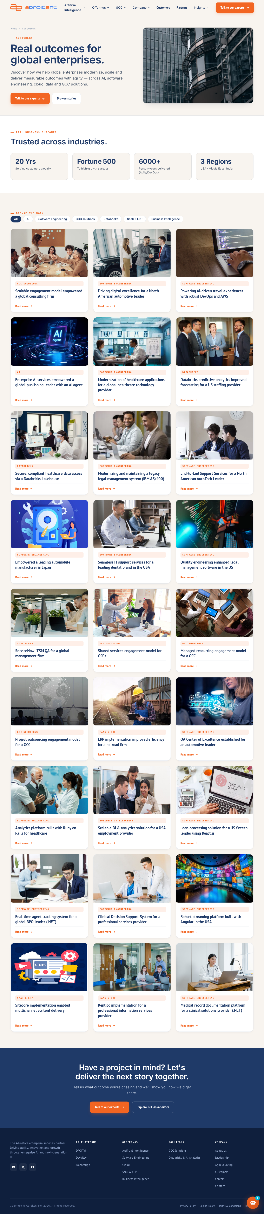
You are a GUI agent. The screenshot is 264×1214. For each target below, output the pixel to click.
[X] (23, 1167)
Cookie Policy (207, 1205)
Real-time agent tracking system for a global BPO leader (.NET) (46, 919)
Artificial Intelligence (135, 1150)
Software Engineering (136, 1157)
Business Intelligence (165, 219)
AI (28, 219)
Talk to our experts (232, 7)
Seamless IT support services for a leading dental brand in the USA (126, 565)
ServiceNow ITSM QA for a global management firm (42, 653)
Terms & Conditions (230, 1205)
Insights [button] (199, 7)
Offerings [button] (99, 7)
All (16, 219)
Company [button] (139, 7)
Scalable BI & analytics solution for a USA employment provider (132, 830)
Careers (219, 1179)
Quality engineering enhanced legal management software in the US (209, 565)
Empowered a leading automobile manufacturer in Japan (42, 565)
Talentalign (83, 1165)
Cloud (126, 1165)
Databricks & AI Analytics (184, 1157)
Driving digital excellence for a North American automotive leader (128, 293)
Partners (182, 7)
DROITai (81, 1150)
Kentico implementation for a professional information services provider (125, 1010)
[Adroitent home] (33, 8)
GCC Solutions (177, 1150)
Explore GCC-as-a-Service (153, 1107)
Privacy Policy (188, 1205)
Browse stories (66, 98)
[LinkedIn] (13, 1167)
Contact (220, 1186)
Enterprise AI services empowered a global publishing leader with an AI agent (48, 382)
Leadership (222, 1157)
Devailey (81, 1157)
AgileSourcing (224, 1165)
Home (14, 28)
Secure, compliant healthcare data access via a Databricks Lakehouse (48, 476)
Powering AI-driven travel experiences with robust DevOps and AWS (211, 293)
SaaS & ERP (135, 219)
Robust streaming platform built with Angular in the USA (210, 919)
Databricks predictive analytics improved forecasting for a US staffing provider (213, 382)
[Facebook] (32, 1167)
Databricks (111, 219)
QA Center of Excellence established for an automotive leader (212, 742)
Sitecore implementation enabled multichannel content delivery (42, 1008)
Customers (163, 7)
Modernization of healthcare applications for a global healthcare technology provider (131, 385)
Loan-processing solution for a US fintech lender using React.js (213, 830)
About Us (221, 1150)
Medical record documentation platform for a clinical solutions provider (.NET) (212, 1008)
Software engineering (52, 219)
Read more (21, 306)
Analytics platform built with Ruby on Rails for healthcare (45, 830)
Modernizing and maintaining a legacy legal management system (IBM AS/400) (131, 476)
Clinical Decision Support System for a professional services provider (129, 919)
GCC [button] (119, 7)
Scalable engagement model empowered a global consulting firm (48, 293)
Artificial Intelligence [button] (72, 7)
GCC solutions (85, 219)
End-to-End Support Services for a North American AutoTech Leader (213, 476)
